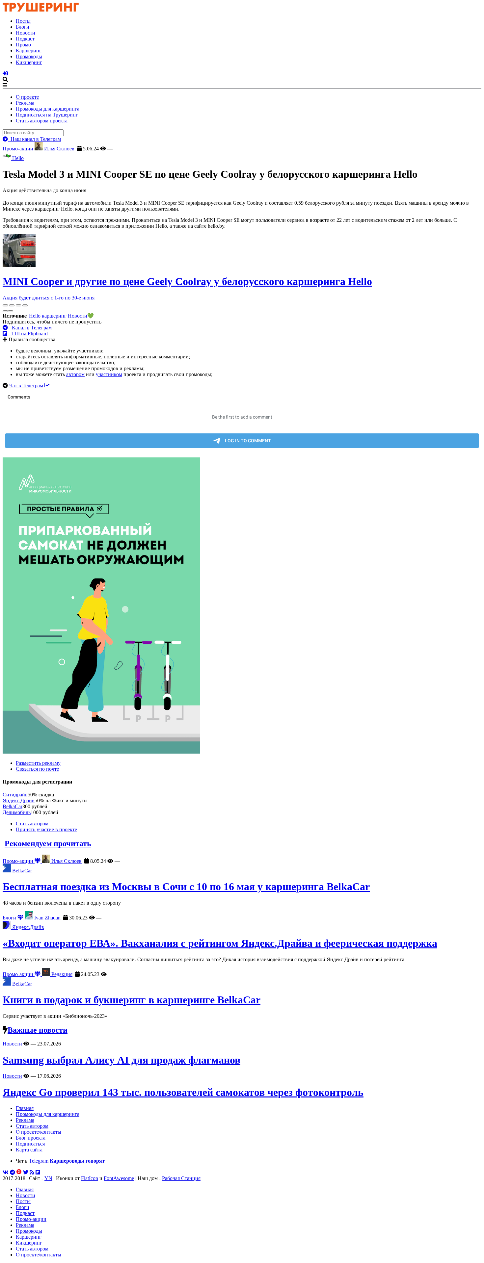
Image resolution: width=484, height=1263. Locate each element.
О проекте (27, 97)
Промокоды (29, 56)
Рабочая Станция (181, 1178)
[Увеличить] (25, 305)
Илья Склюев (58, 148)
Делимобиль (17, 812)
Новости (25, 33)
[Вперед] (10, 311)
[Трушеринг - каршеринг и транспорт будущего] (41, 10)
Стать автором (32, 823)
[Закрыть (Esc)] (5, 305)
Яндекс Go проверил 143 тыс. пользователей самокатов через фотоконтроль (183, 1092)
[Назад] (5, 311)
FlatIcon (89, 1178)
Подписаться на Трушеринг (47, 114)
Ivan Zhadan (47, 917)
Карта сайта (29, 1149)
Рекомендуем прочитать (48, 843)
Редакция (61, 974)
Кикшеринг (29, 62)
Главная (25, 1108)
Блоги (22, 27)
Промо (23, 44)
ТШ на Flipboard (27, 333)
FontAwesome (119, 1178)
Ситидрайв (15, 794)
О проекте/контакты (38, 1132)
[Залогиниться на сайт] (5, 73)
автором (75, 374)
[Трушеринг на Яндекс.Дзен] (19, 1172)
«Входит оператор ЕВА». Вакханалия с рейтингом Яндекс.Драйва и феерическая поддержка (220, 943)
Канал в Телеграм (30, 327)
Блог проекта (30, 1138)
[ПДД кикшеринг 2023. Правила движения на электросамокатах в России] (242, 606)
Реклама (25, 103)
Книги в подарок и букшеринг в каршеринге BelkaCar (131, 1000)
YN (48, 1178)
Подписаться (30, 1144)
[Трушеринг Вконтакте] (6, 1172)
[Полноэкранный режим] (18, 305)
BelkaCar (12, 806)
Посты (23, 21)
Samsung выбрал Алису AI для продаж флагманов (121, 1060)
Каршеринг (28, 50)
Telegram (67, 1161)
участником (109, 374)
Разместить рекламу (38, 763)
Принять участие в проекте (46, 829)
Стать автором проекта (41, 120)
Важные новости (37, 1030)
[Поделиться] (11, 305)
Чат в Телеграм (26, 385)
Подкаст (25, 38)
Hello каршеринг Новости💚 (61, 316)
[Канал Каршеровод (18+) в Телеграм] (12, 1172)
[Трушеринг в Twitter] (25, 1172)
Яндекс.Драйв (19, 800)
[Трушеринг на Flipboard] (38, 1172)
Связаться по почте (37, 769)
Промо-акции (19, 148)
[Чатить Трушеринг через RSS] (32, 1172)
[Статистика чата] (47, 385)
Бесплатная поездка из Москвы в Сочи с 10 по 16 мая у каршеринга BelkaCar (186, 886)
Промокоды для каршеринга (47, 109)
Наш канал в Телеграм (34, 139)
